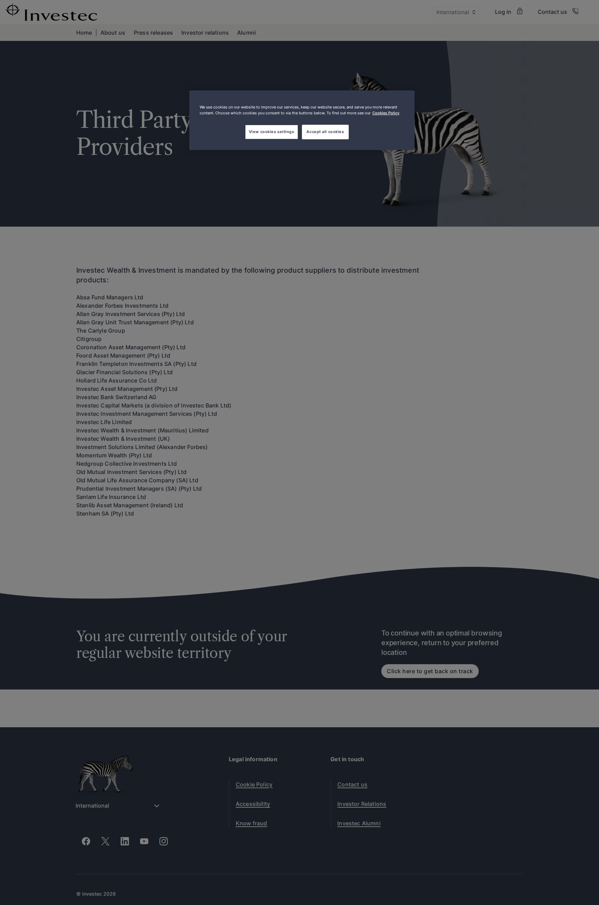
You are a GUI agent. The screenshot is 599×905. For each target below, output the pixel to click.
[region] (302, 120)
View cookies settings (271, 131)
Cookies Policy (385, 113)
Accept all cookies (325, 131)
